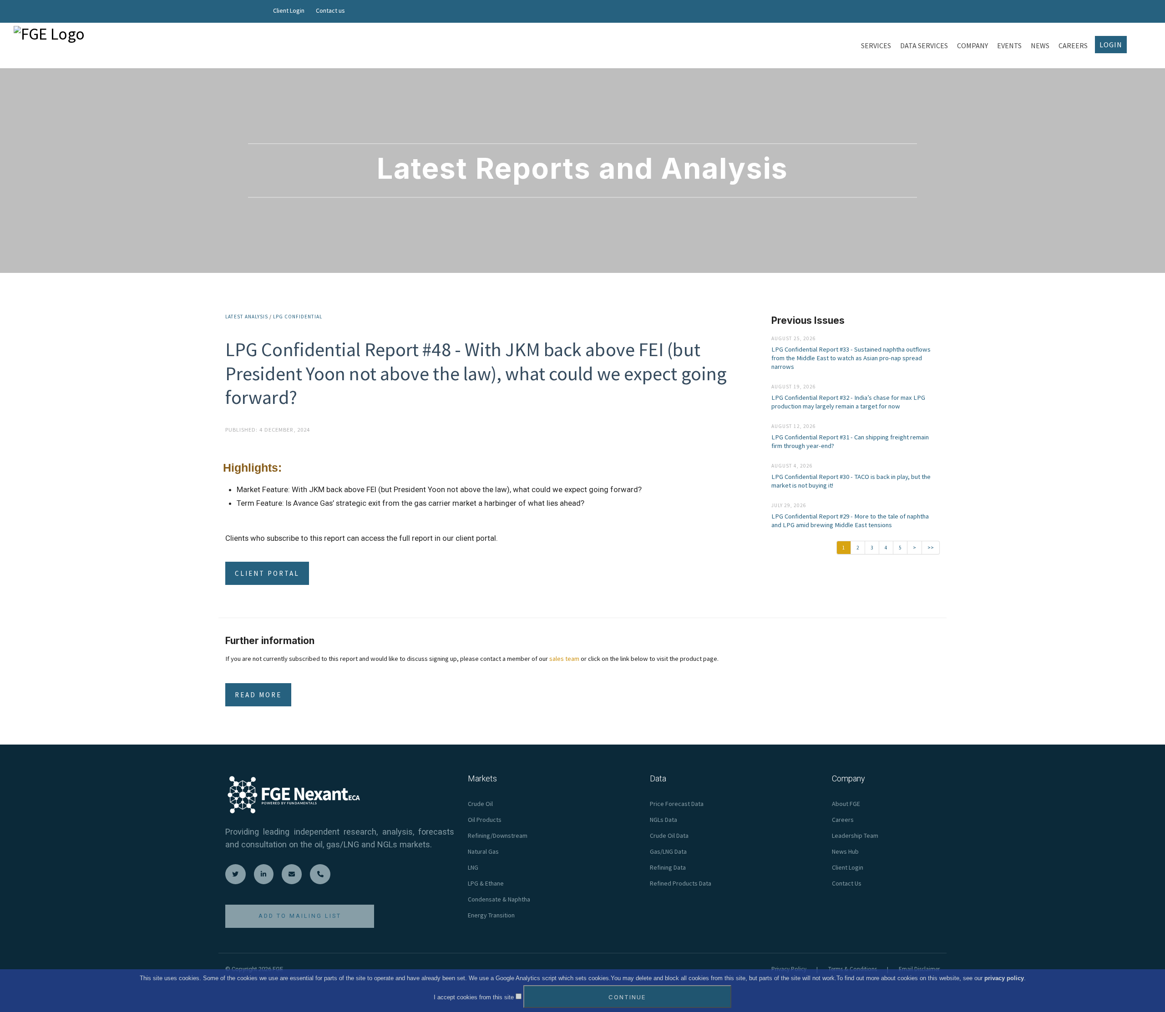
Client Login (288, 10)
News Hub (845, 851)
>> (930, 547)
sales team (564, 659)
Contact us (330, 10)
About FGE (846, 804)
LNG (473, 867)
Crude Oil (480, 804)
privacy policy (1004, 978)
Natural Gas (483, 851)
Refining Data (668, 867)
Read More (258, 694)
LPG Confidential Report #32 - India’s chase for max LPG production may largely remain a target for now (848, 401)
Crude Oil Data (669, 835)
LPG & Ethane (486, 883)
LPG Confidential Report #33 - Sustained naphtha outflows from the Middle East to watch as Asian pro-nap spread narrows (851, 358)
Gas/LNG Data (668, 851)
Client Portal (267, 573)
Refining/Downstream (497, 835)
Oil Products (484, 820)
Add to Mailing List (299, 915)
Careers (843, 820)
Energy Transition (491, 915)
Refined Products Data (680, 883)
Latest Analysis (246, 316)
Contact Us (846, 883)
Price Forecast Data (677, 804)
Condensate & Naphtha (499, 899)
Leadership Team (855, 835)
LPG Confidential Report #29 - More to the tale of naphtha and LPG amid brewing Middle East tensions (850, 520)
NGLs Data (663, 820)
